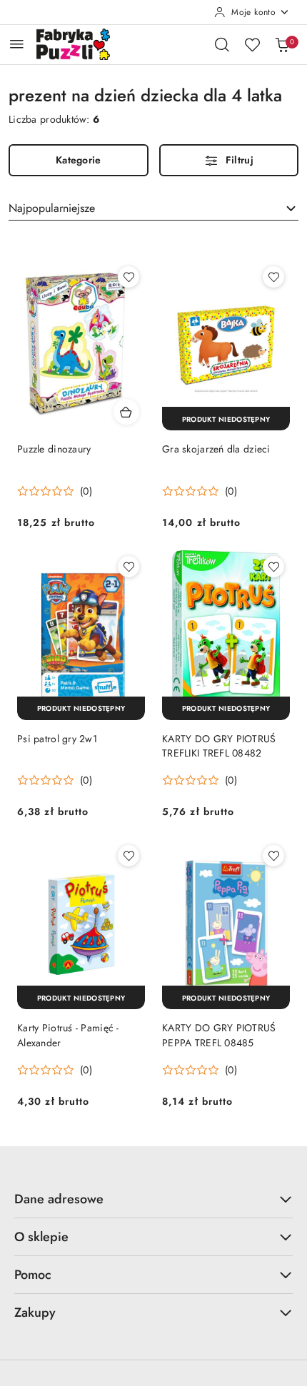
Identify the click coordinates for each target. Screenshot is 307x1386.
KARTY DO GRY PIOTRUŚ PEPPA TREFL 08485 (219, 1035)
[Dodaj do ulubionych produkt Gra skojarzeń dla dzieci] (273, 277)
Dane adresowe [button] (59, 1199)
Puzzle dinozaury (54, 449)
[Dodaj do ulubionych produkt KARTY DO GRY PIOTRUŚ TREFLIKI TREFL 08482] (273, 566)
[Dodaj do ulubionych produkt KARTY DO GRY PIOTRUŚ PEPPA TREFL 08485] (273, 855)
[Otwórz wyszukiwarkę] (222, 44)
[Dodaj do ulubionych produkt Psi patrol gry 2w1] (128, 566)
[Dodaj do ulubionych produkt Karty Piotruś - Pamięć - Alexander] (128, 855)
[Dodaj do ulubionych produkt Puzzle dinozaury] (128, 277)
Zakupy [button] (35, 1312)
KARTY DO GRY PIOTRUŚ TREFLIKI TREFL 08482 (219, 746)
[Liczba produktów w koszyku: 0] (282, 44)
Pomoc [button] (32, 1274)
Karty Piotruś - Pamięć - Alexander (68, 1035)
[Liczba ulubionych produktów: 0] (252, 44)
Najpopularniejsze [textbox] (52, 208)
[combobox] (153, 208)
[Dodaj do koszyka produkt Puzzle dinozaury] (126, 412)
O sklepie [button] (41, 1237)
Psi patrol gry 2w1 (57, 739)
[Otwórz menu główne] (17, 44)
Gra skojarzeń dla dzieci (216, 449)
